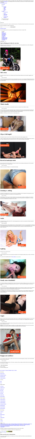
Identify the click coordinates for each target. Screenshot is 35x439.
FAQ (1, 413)
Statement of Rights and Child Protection (16, 423)
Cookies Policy (2, 417)
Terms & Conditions (3, 423)
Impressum (21, 424)
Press (1, 382)
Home (3, 32)
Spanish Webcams (2, 402)
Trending (5, 6)
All (4, 10)
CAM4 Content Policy (27, 424)
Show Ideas (3, 35)
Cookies (15, 370)
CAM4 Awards (6, 16)
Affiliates (1, 420)
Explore (3, 11)
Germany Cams (2, 387)
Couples (5, 9)
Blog (1, 381)
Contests (3, 36)
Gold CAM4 (5, 14)
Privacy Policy (8, 423)
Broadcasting (4, 33)
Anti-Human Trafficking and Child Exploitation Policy (12, 424)
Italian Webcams (2, 405)
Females (5, 7)
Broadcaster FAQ (2, 376)
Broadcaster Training (3, 28)
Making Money (4, 34)
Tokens (5, 13)
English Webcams (2, 399)
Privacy (13, 370)
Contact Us (3, 370)
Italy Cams (1, 390)
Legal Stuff (3, 39)
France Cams (2, 394)
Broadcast (5, 17)
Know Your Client (22, 425)
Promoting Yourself (4, 37)
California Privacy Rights (26, 423)
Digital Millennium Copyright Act (4, 426)
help (0, 370)
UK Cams (1, 393)
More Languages (2, 408)
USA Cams (1, 386)
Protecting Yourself (4, 38)
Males (4, 8)
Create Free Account (5, 19)
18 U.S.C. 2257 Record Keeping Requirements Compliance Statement (9, 425)
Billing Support (2, 414)
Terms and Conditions (8, 370)
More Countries (2, 396)
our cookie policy (5, 1)
